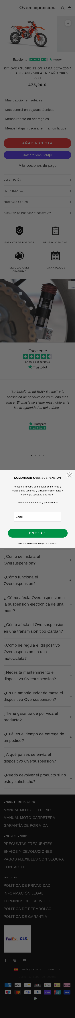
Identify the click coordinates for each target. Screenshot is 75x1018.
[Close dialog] (69, 475)
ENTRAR (37, 533)
